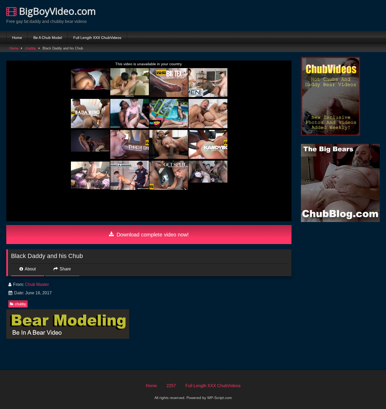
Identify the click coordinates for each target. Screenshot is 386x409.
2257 (171, 385)
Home (17, 38)
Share (65, 269)
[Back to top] (369, 393)
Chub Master (37, 284)
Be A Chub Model (47, 38)
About (30, 269)
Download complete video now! (152, 235)
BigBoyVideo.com (56, 11)
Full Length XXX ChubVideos (97, 38)
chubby (30, 48)
